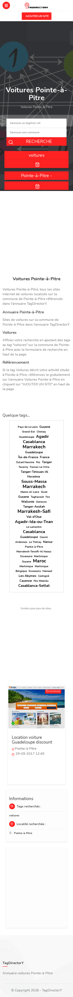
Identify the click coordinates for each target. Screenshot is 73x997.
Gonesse (41, 502)
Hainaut (47, 571)
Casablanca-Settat (34, 585)
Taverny (23, 467)
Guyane (44, 427)
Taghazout (37, 497)
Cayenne (26, 581)
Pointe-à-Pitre (34, 546)
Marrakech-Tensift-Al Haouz (33, 551)
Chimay (41, 431)
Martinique (41, 556)
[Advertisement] (36, 234)
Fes (48, 497)
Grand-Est (28, 431)
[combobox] (36, 123)
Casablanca (34, 441)
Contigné (43, 576)
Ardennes (21, 542)
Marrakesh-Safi (34, 511)
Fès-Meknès (41, 581)
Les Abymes (27, 576)
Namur (48, 542)
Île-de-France (28, 457)
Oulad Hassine (25, 462)
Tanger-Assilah (34, 507)
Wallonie (27, 502)
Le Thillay (35, 542)
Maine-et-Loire (30, 492)
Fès (38, 462)
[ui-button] (36, 163)
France (45, 457)
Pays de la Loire (28, 427)
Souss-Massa (34, 481)
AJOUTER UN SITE (37, 16)
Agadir (42, 436)
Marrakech (34, 447)
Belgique (21, 571)
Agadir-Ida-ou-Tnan (34, 521)
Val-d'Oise (34, 517)
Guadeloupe (26, 437)
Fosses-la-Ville (39, 467)
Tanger (47, 462)
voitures (14, 815)
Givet (44, 492)
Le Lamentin (34, 527)
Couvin (44, 537)
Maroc (39, 561)
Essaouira (26, 556)
